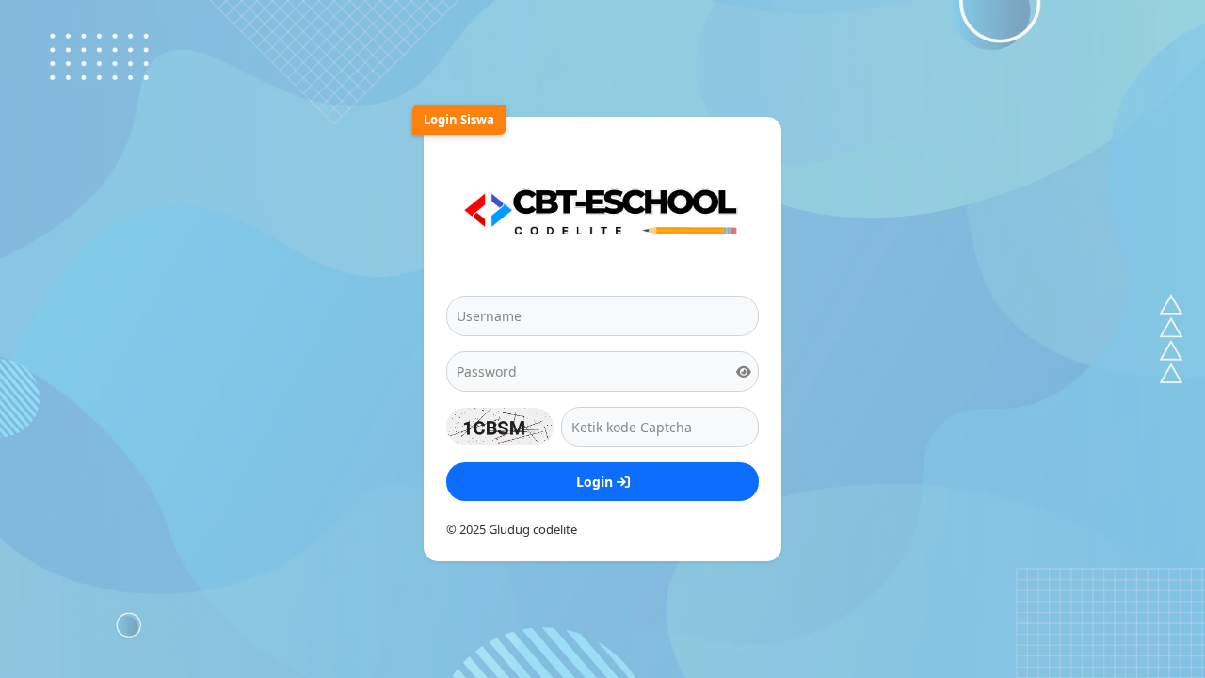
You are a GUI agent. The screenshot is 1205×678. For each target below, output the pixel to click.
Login (596, 482)
